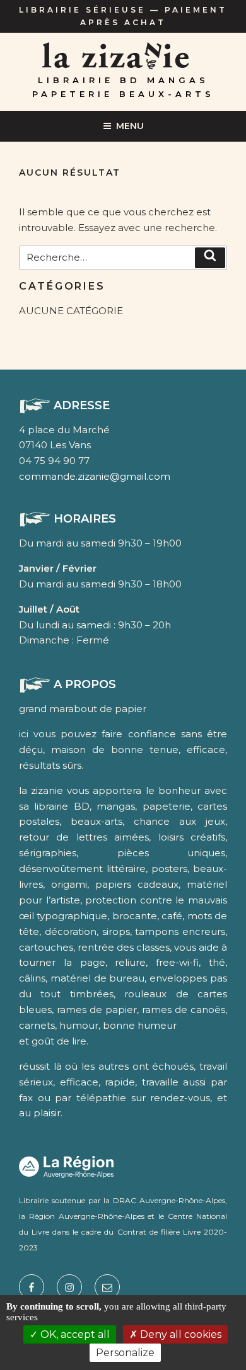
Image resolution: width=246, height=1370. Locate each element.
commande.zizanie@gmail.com (94, 476)
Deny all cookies (179, 1334)
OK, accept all (74, 1334)
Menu (130, 126)
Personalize (125, 1353)
